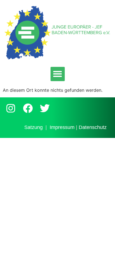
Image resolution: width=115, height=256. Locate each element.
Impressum (62, 127)
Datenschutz (93, 127)
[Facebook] (27, 108)
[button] (58, 74)
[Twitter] (44, 108)
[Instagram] (10, 108)
